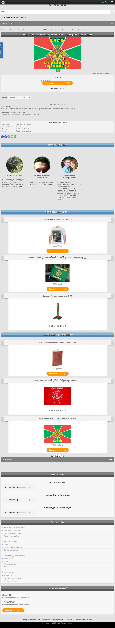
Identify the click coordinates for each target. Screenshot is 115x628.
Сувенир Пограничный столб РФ (57, 296)
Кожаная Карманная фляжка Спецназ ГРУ (57, 342)
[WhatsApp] (15, 136)
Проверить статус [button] (12, 610)
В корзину (53, 251)
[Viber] (2, 136)
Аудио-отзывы (57, 474)
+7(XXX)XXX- (9, 602)
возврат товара (59, 619)
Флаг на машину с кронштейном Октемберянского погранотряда (57, 258)
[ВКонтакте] (5, 136)
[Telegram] (12, 136)
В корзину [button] (49, 83)
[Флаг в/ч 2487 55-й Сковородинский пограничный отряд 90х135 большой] (57, 53)
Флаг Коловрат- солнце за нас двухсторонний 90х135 (57, 381)
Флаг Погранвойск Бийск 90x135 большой (57, 419)
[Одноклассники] (8, 136)
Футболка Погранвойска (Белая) (57, 220)
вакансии (70, 619)
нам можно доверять (45, 619)
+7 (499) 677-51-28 (57, 5)
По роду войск (57, 522)
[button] (112, 12)
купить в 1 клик (57, 88)
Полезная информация (83, 619)
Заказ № (7, 595)
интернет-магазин (29, 619)
